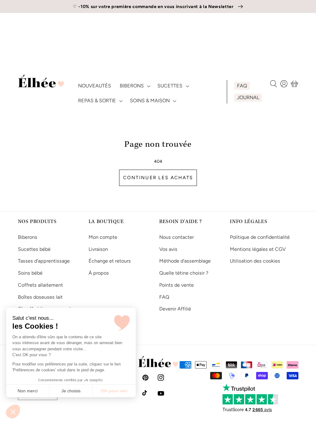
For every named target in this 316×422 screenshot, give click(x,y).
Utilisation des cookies (255, 261)
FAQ (164, 297)
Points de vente (176, 285)
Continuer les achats (158, 177)
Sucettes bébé (34, 249)
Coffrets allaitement (40, 285)
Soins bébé (30, 273)
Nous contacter (176, 237)
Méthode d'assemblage (185, 261)
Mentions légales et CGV (258, 249)
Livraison (98, 249)
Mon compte (103, 237)
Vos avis (168, 249)
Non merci (28, 390)
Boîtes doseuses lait (40, 297)
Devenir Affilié (175, 309)
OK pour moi (114, 390)
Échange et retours (110, 261)
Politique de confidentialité (260, 237)
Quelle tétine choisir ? (183, 273)
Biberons (27, 237)
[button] (13, 411)
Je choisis (71, 390)
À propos (99, 273)
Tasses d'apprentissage (44, 261)
